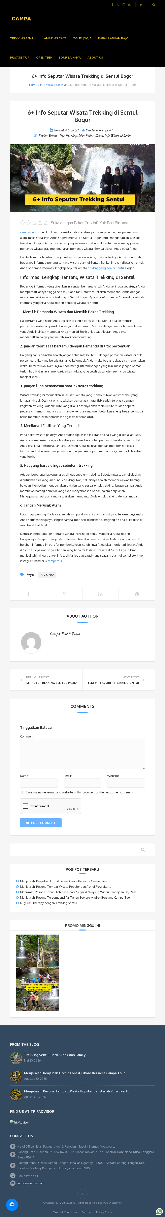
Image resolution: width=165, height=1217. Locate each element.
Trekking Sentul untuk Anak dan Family (55, 1055)
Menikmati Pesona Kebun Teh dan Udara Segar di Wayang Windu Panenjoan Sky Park (78, 892)
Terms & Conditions (65, 1212)
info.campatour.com (31, 1183)
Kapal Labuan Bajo (113, 38)
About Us (95, 57)
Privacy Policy (104, 1212)
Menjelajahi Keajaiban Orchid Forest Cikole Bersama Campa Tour (64, 881)
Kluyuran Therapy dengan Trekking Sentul (48, 903)
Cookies (87, 1212)
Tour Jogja (82, 38)
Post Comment (43, 823)
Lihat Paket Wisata (90, 135)
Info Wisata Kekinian (53, 85)
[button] (12, 1205)
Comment (27, 736)
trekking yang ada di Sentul (106, 268)
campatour (47, 575)
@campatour (53, 561)
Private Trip (19, 57)
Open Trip (44, 57)
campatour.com (31, 232)
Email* (68, 776)
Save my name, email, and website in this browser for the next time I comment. (80, 792)
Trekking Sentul (23, 38)
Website (113, 776)
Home (33, 85)
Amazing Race (55, 38)
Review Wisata (47, 135)
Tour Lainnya (70, 57)
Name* (25, 776)
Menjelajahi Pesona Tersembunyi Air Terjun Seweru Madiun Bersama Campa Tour (75, 897)
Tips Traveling (68, 135)
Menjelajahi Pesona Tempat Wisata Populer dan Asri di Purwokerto (65, 887)
